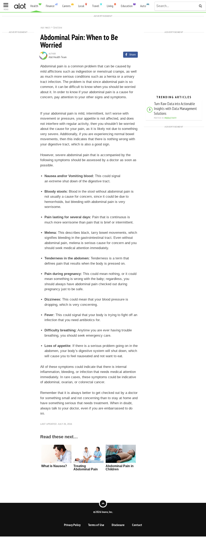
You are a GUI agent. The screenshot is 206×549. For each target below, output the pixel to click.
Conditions (57, 26)
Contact (137, 525)
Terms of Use (96, 525)
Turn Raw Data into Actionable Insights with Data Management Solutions (175, 108)
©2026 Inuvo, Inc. (103, 512)
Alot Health (45, 26)
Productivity (170, 118)
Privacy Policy (72, 525)
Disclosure (118, 525)
